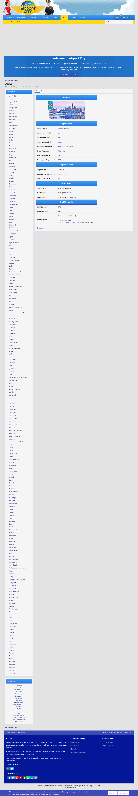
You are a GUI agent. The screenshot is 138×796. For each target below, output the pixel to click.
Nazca (11, 451)
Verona (11, 650)
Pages (8, 22)
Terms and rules (107, 732)
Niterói (11, 456)
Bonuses (19, 692)
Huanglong (13, 289)
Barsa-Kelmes (13, 125)
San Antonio (13, 562)
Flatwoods (12, 257)
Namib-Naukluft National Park (19, 442)
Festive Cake (62, 216)
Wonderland (13, 665)
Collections (18, 698)
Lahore (11, 339)
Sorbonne (12, 588)
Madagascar (13, 380)
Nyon (11, 468)
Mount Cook (13, 418)
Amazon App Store (78, 752)
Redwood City (13, 530)
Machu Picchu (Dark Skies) (18, 377)
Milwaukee (12, 410)
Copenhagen (13, 204)
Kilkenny (12, 327)
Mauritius (12, 404)
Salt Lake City (13, 559)
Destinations (18, 702)
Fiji (10, 254)
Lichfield (12, 360)
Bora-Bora (12, 149)
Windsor (12, 662)
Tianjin (11, 618)
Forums (9, 17)
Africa (11, 99)
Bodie (11, 140)
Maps (19, 713)
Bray (10, 155)
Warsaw (11, 653)
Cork (10, 210)
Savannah (12, 574)
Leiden (11, 354)
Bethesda (12, 137)
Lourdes (11, 371)
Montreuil (12, 415)
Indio (10, 295)
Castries (11, 178)
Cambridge (12, 169)
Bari (10, 122)
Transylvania (13, 624)
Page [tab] (37, 91)
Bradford (12, 152)
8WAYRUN (79, 787)
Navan (11, 448)
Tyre (10, 641)
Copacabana (13, 201)
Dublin (11, 222)
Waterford (12, 656)
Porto (11, 509)
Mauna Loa (13, 401)
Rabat (11, 527)
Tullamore (12, 626)
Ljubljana (12, 369)
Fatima (11, 248)
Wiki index (11, 681)
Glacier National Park (16, 272)
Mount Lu (12, 433)
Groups (45, 17)
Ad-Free (72, 17)
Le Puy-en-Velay (14, 348)
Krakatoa (12, 333)
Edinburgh (12, 234)
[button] (13, 17)
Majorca (11, 386)
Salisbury (12, 556)
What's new (21, 17)
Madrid (11, 383)
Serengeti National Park (17, 580)
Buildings (18, 694)
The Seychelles (14, 612)
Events (18, 707)
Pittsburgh (12, 498)
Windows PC (76, 749)
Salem (11, 553)
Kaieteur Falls (13, 319)
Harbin (11, 284)
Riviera (11, 539)
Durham (12, 228)
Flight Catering (63, 151)
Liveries (18, 711)
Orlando (12, 477)
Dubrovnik (12, 225)
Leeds (11, 351)
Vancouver (12, 644)
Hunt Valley (13, 292)
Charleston (12, 184)
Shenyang (12, 583)
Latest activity (16, 22)
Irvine (11, 301)
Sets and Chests (18, 715)
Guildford (12, 278)
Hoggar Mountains (15, 286)
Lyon (10, 374)
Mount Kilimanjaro (15, 430)
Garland (11, 266)
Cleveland (12, 199)
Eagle (60, 142)
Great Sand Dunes (15, 275)
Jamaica (11, 304)
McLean (11, 407)
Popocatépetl (13, 503)
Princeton (12, 512)
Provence (12, 515)
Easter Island (13, 231)
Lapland (11, 345)
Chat (82, 17)
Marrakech (12, 395)
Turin (10, 635)
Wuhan (11, 670)
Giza (10, 269)
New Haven (13, 454)
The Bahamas (13, 609)
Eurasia (11, 240)
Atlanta (11, 114)
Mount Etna (13, 424)
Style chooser (10, 732)
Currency (18, 700)
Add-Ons (76, 786)
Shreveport (12, 585)
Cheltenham (13, 187)
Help (126, 732)
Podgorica (12, 500)
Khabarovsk (13, 325)
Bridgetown (13, 157)
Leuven (11, 357)
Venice (11, 647)
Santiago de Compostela (17, 568)
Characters (18, 696)
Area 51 (11, 111)
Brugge (11, 163)
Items (19, 709)
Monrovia (12, 412)
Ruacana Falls (13, 550)
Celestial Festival (64, 129)
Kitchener (12, 330)
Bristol (11, 160)
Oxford (11, 483)
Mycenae (12, 439)
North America (14, 459)
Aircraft (18, 687)
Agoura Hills (13, 102)
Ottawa (12, 480)
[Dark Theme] (132, 17)
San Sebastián (13, 565)
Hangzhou (12, 281)
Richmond (12, 536)
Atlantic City (13, 116)
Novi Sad (12, 462)
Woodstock (13, 668)
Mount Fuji (12, 427)
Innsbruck (12, 298)
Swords (11, 606)
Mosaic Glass (62, 220)
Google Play (76, 742)
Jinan (10, 316)
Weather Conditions (18, 717)
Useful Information (18, 719)
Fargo (11, 245)
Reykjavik (12, 533)
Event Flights (12, 96)
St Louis (11, 600)
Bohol (11, 143)
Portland (12, 506)
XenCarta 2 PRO (60, 787)
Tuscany (11, 638)
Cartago (11, 172)
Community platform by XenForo (55, 786)
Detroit (11, 219)
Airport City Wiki (107, 745)
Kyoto (11, 336)
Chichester (12, 190)
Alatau (11, 105)
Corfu (11, 207)
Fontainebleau (14, 260)
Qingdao (12, 521)
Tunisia (11, 632)
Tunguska (12, 629)
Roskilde (12, 541)
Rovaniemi (12, 547)
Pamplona (12, 486)
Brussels (12, 166)
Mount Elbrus (13, 421)
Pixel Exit (97, 786)
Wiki (64, 17)
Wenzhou (12, 659)
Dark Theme (21, 732)
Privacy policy (118, 732)
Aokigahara (13, 108)
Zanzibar (12, 673)
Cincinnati (12, 196)
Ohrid (11, 474)
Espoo (11, 237)
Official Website (107, 742)
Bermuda (12, 134)
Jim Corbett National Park (17, 313)
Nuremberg (13, 465)
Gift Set (68, 193)
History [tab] (43, 91)
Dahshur (12, 213)
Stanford (12, 603)
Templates (18, 721)
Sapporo (12, 571)
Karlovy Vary (13, 322)
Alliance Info (18, 690)
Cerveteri (12, 181)
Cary (10, 175)
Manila (11, 392)
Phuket (11, 495)
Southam (12, 594)
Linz (10, 366)
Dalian (11, 216)
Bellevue (12, 131)
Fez (10, 251)
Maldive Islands (14, 389)
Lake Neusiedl (13, 342)
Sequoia (11, 577)
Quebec (11, 524)
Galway (11, 263)
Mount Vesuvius (14, 436)
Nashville (12, 445)
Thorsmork (12, 615)
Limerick (12, 363)
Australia (12, 119)
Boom (11, 146)
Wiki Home (18, 685)
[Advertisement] (69, 39)
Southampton (13, 597)
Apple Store (76, 745)
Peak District (13, 492)
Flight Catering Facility (66, 146)
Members (34, 17)
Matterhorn (13, 398)
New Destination (72, 222)
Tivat (10, 621)
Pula (10, 518)
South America (14, 591)
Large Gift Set (70, 197)
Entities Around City (18, 704)
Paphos (11, 489)
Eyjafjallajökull (14, 242)
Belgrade (12, 128)
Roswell (11, 544)
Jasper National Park (16, 307)
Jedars (11, 310)
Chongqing (12, 193)
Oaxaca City (13, 471)
